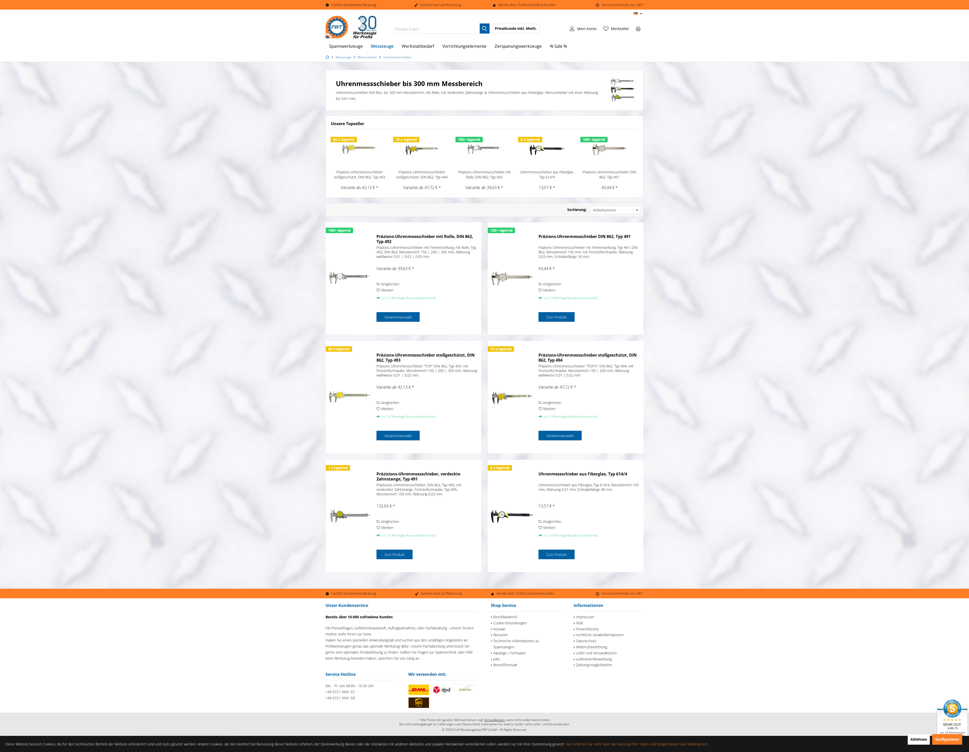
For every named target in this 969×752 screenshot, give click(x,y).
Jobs (496, 659)
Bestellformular (505, 664)
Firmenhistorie (587, 629)
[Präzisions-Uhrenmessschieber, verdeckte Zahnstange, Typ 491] (350, 516)
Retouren (500, 634)
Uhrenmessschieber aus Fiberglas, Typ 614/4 (547, 174)
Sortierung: (577, 209)
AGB (579, 623)
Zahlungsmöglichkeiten (594, 664)
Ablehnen (918, 739)
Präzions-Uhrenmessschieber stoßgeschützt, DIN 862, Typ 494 (422, 174)
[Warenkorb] (638, 28)
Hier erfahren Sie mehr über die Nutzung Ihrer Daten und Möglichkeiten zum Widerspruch (637, 744)
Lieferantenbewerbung (594, 659)
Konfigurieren (947, 739)
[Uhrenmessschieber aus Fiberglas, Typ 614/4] (547, 149)
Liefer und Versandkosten (596, 653)
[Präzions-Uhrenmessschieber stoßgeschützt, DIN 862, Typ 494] (422, 149)
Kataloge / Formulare (509, 653)
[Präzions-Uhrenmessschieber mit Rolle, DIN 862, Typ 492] (484, 149)
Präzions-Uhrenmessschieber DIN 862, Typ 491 (609, 174)
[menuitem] (638, 28)
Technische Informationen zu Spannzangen (516, 643)
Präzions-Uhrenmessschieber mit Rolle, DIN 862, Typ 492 (484, 174)
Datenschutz (586, 640)
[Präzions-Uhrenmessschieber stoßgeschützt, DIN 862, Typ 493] (359, 149)
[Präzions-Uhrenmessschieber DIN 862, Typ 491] (609, 149)
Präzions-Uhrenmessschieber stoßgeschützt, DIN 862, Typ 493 (359, 174)
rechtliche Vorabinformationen (600, 634)
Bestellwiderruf (505, 616)
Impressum (585, 616)
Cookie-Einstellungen (510, 623)
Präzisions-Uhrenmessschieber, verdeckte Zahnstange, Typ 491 (418, 476)
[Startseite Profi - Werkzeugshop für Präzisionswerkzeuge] (328, 57)
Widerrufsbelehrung (591, 646)
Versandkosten (494, 720)
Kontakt (499, 629)
